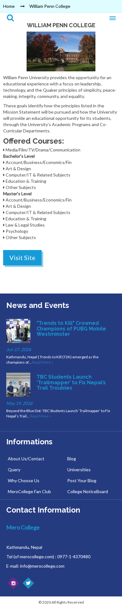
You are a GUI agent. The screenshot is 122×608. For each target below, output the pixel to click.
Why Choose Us (23, 480)
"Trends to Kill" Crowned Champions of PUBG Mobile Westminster (71, 328)
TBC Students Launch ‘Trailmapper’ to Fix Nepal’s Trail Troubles (71, 382)
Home (9, 6)
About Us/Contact (26, 458)
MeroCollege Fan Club (29, 491)
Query (14, 469)
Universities (79, 469)
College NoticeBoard (87, 491)
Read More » (42, 362)
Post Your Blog (81, 480)
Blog (71, 458)
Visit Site (22, 257)
